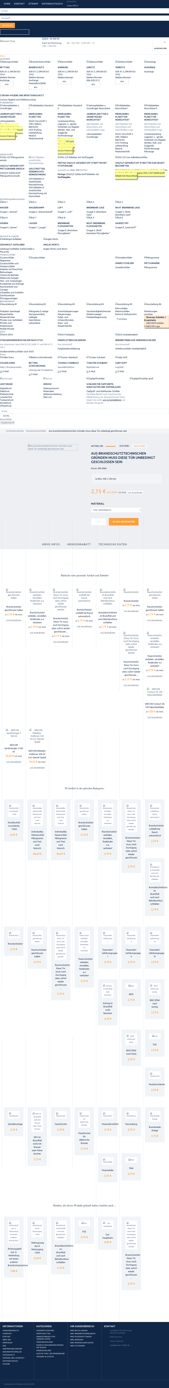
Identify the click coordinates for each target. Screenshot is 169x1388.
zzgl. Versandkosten (135, 492)
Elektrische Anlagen (9, 278)
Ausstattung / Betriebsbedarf (50, 1353)
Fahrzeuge (149, 151)
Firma (3, 354)
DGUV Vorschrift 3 (37, 121)
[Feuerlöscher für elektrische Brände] (84, 1119)
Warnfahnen (35, 320)
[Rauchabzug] (131, 1115)
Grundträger (92, 137)
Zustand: (124, 446)
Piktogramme (150, 267)
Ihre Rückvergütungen (80, 1336)
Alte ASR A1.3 (93, 80)
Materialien (48, 391)
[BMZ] (131, 986)
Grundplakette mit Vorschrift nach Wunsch (11, 131)
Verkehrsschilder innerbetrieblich (130, 348)
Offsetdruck (5, 406)
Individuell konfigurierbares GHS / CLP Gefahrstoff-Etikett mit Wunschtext (140, 174)
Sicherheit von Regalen (68, 127)
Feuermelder (108, 1170)
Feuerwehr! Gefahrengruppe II (133, 953)
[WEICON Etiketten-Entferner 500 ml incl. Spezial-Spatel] (37, 736)
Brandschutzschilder (36, 431)
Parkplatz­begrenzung (96, 317)
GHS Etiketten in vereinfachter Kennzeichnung (36, 182)
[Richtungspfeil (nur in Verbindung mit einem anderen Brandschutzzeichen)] (14, 1232)
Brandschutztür (131, 601)
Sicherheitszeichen (15, 431)
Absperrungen (64, 314)
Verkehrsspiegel (93, 314)
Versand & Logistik (9, 236)
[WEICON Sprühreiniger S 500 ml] (14, 733)
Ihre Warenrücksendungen (82, 1333)
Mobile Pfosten (7, 329)
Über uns (47, 397)
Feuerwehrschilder (37, 83)
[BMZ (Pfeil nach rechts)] (155, 989)
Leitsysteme (34, 323)
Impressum (7, 1343)
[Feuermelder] (108, 1161)
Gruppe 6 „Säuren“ (9, 227)
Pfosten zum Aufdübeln (11, 320)
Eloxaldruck (5, 403)
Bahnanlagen (6, 272)
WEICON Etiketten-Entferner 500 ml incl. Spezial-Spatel (37, 754)
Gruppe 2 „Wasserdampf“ (41, 212)
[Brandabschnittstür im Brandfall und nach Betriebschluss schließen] (108, 597)
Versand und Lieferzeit (14, 1358)
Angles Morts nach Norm (55, 249)
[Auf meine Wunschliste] (145, 522)
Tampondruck (6, 400)
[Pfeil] (131, 1160)
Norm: (94, 468)
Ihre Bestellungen (78, 1330)
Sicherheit (5, 59)
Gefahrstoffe (6, 154)
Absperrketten (6, 314)
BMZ (131, 994)
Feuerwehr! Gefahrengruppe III (156, 953)
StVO (2, 331)
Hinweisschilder (8, 254)
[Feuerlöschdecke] (155, 1075)
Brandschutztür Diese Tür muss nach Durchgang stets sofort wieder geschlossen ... (61, 625)
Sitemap (33, 4)
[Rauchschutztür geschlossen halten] (155, 594)
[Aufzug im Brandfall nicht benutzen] (108, 990)
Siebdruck (4, 391)
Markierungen (150, 311)
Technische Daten (112, 544)
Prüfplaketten (6, 102)
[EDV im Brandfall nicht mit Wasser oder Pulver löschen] (37, 1121)
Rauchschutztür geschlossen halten (38, 953)
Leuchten (148, 314)
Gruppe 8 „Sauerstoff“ (125, 227)
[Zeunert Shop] (18, 45)
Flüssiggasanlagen (9, 298)
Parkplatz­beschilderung (69, 348)
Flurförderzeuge (65, 135)
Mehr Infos (51, 544)
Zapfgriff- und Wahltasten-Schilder (103, 391)
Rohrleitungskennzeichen (12, 199)
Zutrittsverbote (7, 295)
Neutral (32, 135)
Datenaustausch (51, 388)
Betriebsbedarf (7, 301)
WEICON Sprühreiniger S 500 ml (13, 748)
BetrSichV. (33, 127)
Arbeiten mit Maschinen (11, 269)
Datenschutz (9, 1355)
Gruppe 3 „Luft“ (65, 212)
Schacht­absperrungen (68, 311)
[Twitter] (11, 1374)
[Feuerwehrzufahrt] (108, 1115)
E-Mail (5, 371)
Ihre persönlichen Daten (81, 1343)
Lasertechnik (6, 397)
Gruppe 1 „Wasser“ (9, 212)
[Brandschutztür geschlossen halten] (14, 594)
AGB (4, 1346)
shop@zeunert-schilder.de (119, 1345)
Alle (7, 84)
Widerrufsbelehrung (12, 1349)
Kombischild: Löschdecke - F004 (14, 825)
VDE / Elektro (35, 124)
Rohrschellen (121, 308)
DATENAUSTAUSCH (52, 4)
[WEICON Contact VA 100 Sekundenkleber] (155, 692)
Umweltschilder (122, 267)
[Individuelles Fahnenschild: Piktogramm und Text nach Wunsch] (37, 814)
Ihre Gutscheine (77, 1346)
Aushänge (5, 80)
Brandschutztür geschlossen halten (85, 825)
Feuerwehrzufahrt (110, 1124)
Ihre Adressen (76, 1340)
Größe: (98, 479)
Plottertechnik (6, 394)
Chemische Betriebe (9, 275)
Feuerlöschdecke (157, 1084)
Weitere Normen (7, 77)
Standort (7, 1333)
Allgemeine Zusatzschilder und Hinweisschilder (9, 263)
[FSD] (155, 1036)
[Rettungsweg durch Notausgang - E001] (37, 1229)
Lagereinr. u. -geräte (67, 124)
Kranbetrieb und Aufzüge (12, 284)
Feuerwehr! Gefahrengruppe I (109, 953)
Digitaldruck (6, 388)
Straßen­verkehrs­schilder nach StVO (17, 351)
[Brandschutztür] (131, 591)
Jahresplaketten (7, 121)
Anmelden (71, 1)
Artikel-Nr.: (97, 446)
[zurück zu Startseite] (3, 431)
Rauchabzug (131, 1124)
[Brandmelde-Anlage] (155, 1116)
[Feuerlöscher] (61, 1115)
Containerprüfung (66, 121)
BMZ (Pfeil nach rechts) (155, 1003)
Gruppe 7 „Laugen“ (38, 227)
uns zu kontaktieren (112, 400)
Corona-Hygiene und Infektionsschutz (18, 99)
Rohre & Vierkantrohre (126, 314)
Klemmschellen (122, 311)
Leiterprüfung (35, 133)
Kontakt (19, 4)
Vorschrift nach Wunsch (66, 145)
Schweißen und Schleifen (12, 292)
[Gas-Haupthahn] (108, 1225)
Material (98, 503)
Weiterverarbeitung (52, 394)
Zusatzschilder (7, 257)
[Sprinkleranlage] (14, 1115)
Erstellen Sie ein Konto (14, 32)
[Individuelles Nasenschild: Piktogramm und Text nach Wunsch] (61, 814)
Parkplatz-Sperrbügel (10, 311)
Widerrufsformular (12, 1352)
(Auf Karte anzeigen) (117, 1333)
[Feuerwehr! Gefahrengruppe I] (108, 937)
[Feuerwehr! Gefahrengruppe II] (131, 937)
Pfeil (131, 1168)
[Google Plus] (22, 1374)
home (7, 4)
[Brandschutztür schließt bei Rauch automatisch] (84, 595)
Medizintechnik (36, 138)
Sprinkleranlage (15, 1124)
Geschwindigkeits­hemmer (98, 311)
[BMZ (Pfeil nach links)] (131, 1039)
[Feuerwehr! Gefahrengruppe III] (155, 937)
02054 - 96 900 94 (50, 39)
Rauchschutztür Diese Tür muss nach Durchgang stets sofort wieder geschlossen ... (131, 668)
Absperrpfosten (7, 317)
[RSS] (16, 1374)
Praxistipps (122, 319)
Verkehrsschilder (44, 1342)
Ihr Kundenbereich (82, 1326)
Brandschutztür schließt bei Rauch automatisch (84, 612)
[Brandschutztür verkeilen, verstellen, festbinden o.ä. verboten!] (37, 597)
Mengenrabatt (79, 544)
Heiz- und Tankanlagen (11, 281)
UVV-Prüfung (35, 130)
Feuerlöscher (61, 1124)
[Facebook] (5, 1374)
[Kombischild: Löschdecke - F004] (14, 810)
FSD (155, 1044)
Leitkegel (33, 317)
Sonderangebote (11, 1330)
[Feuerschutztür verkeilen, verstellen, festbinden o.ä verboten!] (155, 640)
